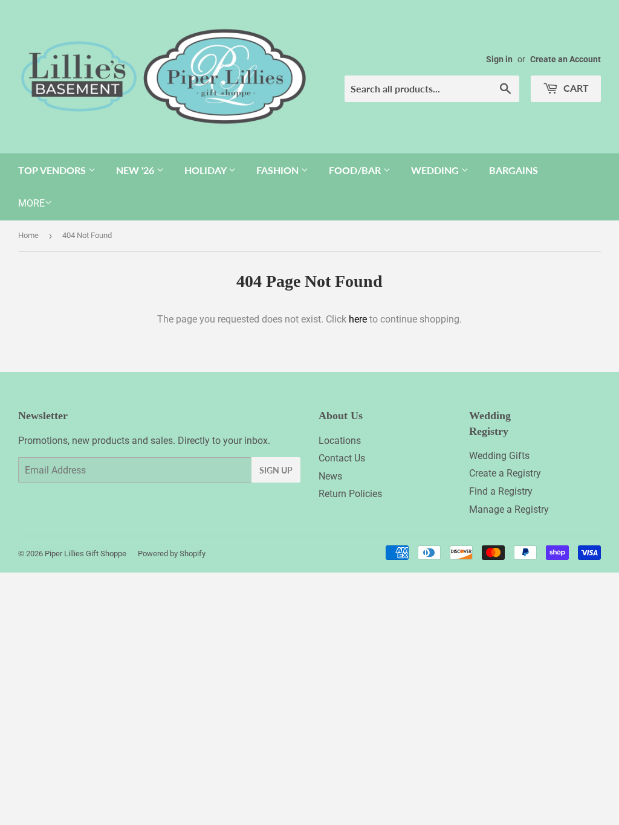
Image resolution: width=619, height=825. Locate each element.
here (358, 319)
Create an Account (565, 59)
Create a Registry (505, 473)
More (31, 203)
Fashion (278, 170)
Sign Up (276, 470)
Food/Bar (356, 170)
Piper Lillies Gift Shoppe (85, 553)
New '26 (136, 170)
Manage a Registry (509, 509)
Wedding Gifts (499, 455)
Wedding (436, 170)
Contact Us (342, 458)
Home (28, 235)
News (330, 476)
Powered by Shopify (172, 553)
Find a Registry (501, 491)
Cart (575, 88)
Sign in (499, 59)
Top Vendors (53, 170)
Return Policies (350, 493)
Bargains (513, 170)
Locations (340, 440)
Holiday (206, 170)
